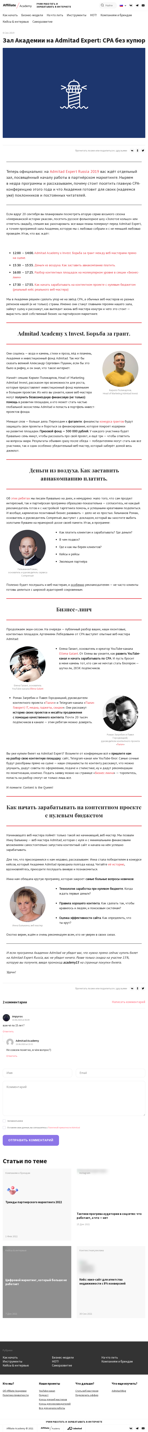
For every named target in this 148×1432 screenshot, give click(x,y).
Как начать (10, 15)
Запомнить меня (15, 1120)
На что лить (55, 15)
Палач (49, 703)
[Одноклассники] (137, 150)
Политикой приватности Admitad (64, 1127)
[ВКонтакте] (132, 150)
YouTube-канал (47, 1390)
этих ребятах (20, 498)
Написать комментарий (128, 1002)
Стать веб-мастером (86, 1390)
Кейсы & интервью (16, 22)
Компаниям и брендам (116, 15)
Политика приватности (16, 1395)
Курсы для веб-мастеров (53, 1399)
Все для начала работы (52, 1408)
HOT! (93, 15)
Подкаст (44, 1395)
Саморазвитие (42, 22)
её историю (115, 864)
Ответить (8, 1031)
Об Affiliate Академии (15, 1390)
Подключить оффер (86, 1395)
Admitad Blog (119, 1390)
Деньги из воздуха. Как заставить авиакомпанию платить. (74, 265)
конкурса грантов (111, 421)
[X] (143, 150)
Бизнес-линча (104, 773)
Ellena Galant (36, 688)
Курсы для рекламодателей (55, 1403)
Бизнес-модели (32, 15)
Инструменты (76, 15)
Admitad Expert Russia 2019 (74, 171)
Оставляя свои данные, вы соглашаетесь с (43, 1127)
